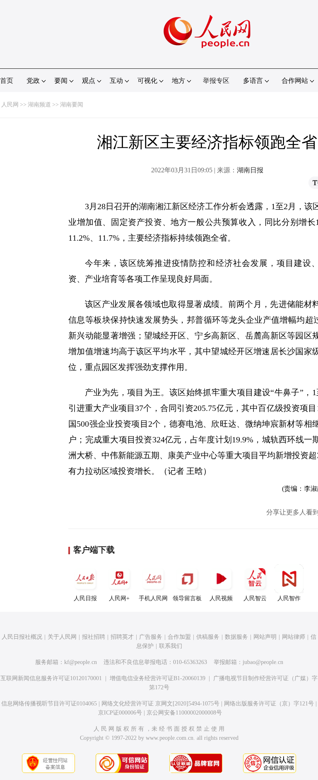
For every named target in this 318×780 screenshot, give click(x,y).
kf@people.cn (80, 662)
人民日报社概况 (22, 637)
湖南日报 (250, 170)
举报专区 (216, 80)
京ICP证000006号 (120, 713)
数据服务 (236, 637)
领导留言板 (187, 598)
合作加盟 (179, 637)
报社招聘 (93, 637)
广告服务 (150, 637)
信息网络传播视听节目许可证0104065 (49, 703)
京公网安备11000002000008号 (184, 713)
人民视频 (221, 598)
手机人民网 (153, 598)
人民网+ (119, 598)
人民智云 (255, 598)
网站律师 (293, 637)
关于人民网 (62, 637)
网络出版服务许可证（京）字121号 (269, 703)
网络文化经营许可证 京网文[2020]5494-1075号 (160, 703)
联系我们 (170, 646)
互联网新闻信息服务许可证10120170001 (51, 678)
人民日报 (85, 598)
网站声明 (265, 637)
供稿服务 (207, 637)
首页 (6, 80)
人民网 (10, 104)
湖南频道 (39, 104)
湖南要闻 (71, 104)
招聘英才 (122, 637)
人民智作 (289, 598)
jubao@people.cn (263, 662)
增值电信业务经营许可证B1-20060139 (157, 678)
